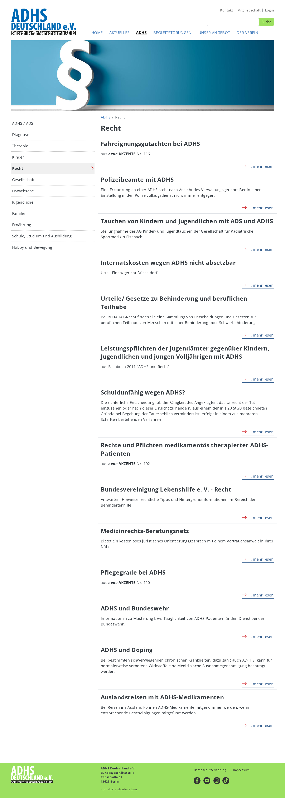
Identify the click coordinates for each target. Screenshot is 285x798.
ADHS (141, 32)
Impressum (241, 770)
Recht (17, 168)
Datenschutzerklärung (210, 770)
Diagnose (20, 134)
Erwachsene (23, 190)
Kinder (18, 157)
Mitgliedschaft (249, 10)
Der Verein (247, 32)
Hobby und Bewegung (32, 247)
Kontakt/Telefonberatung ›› (120, 789)
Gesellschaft (23, 179)
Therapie (20, 145)
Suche (266, 22)
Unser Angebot (214, 32)
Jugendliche (22, 202)
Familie (18, 213)
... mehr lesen (261, 166)
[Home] (44, 21)
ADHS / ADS (22, 123)
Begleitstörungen (172, 32)
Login (269, 10)
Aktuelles (119, 32)
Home (97, 32)
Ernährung (21, 224)
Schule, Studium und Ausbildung (42, 235)
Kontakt (226, 10)
